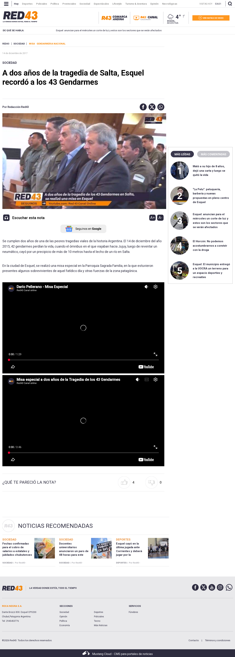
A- (160, 217)
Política (63, 621)
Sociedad (9, 63)
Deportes (98, 612)
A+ (152, 217)
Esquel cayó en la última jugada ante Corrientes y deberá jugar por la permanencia (129, 551)
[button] (142, 106)
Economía (64, 625)
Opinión (63, 616)
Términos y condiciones (217, 640)
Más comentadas (213, 154)
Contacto (194, 640)
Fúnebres (133, 612)
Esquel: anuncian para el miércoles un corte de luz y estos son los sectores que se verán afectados (102, 30)
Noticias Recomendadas (55, 525)
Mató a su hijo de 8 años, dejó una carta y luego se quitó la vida (209, 171)
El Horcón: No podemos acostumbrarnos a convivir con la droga (210, 246)
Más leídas (182, 154)
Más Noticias (100, 625)
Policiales (99, 616)
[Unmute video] (83, 327)
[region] (200, 65)
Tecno (97, 621)
